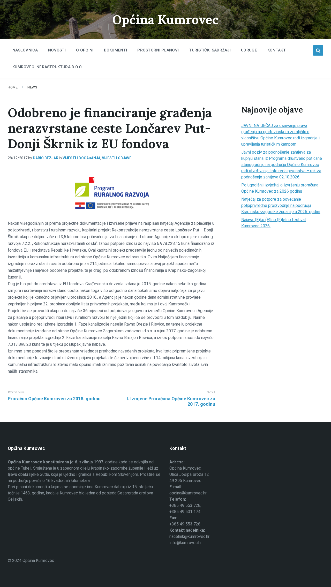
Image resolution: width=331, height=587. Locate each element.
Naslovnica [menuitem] (25, 50)
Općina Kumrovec (165, 19)
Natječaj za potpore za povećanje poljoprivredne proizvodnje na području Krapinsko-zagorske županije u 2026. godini (280, 205)
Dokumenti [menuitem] (115, 50)
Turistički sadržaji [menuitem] (210, 50)
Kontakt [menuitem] (276, 50)
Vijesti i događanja (81, 158)
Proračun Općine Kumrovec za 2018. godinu (54, 398)
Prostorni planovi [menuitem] (158, 50)
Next (210, 392)
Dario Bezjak (45, 158)
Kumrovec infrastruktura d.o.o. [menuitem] (47, 67)
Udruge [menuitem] (249, 50)
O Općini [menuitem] (84, 50)
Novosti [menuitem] (57, 50)
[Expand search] (318, 50)
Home (13, 87)
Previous (16, 392)
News (32, 87)
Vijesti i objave (116, 158)
